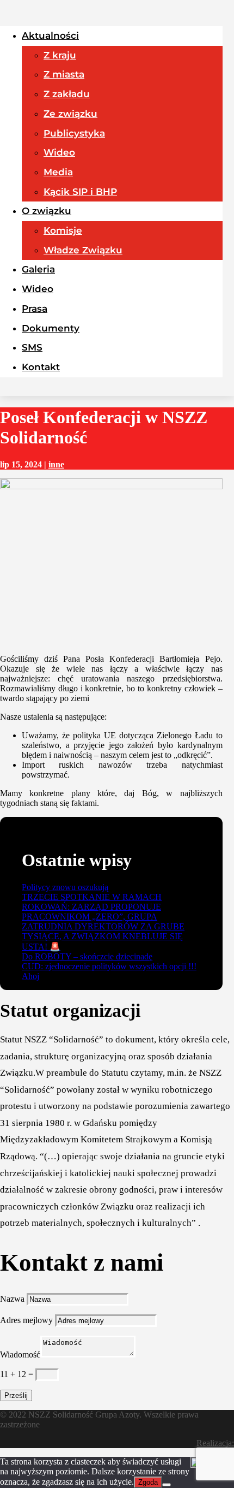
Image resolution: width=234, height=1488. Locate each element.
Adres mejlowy (26, 1320)
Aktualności (50, 35)
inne (56, 464)
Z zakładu (67, 93)
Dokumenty (50, 328)
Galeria (38, 269)
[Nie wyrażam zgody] (166, 1484)
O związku (46, 210)
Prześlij (16, 1395)
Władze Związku (83, 250)
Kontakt (41, 366)
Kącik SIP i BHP (80, 191)
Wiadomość (20, 1354)
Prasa (34, 308)
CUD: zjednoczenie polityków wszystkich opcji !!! (109, 966)
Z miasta (64, 74)
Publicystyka (74, 133)
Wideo (59, 152)
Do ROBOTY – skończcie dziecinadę (87, 956)
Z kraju (60, 55)
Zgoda (148, 1482)
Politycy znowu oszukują (65, 887)
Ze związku (70, 113)
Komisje (63, 230)
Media (58, 172)
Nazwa (12, 1298)
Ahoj (30, 976)
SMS (32, 347)
